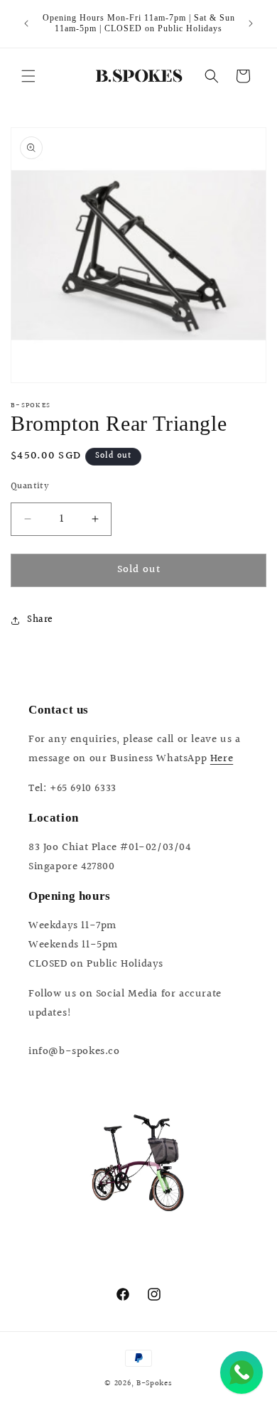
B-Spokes (154, 1383)
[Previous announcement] (26, 23)
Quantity (30, 486)
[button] (28, 76)
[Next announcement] (250, 23)
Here (221, 759)
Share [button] (40, 620)
